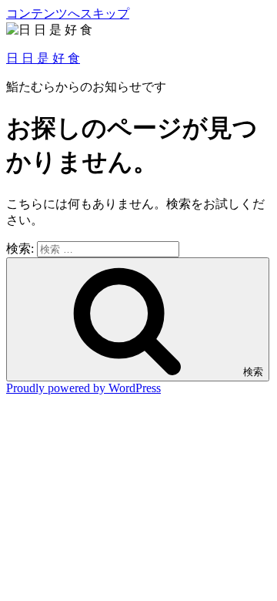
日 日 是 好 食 (43, 58)
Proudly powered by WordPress (83, 388)
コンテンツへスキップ (67, 13)
